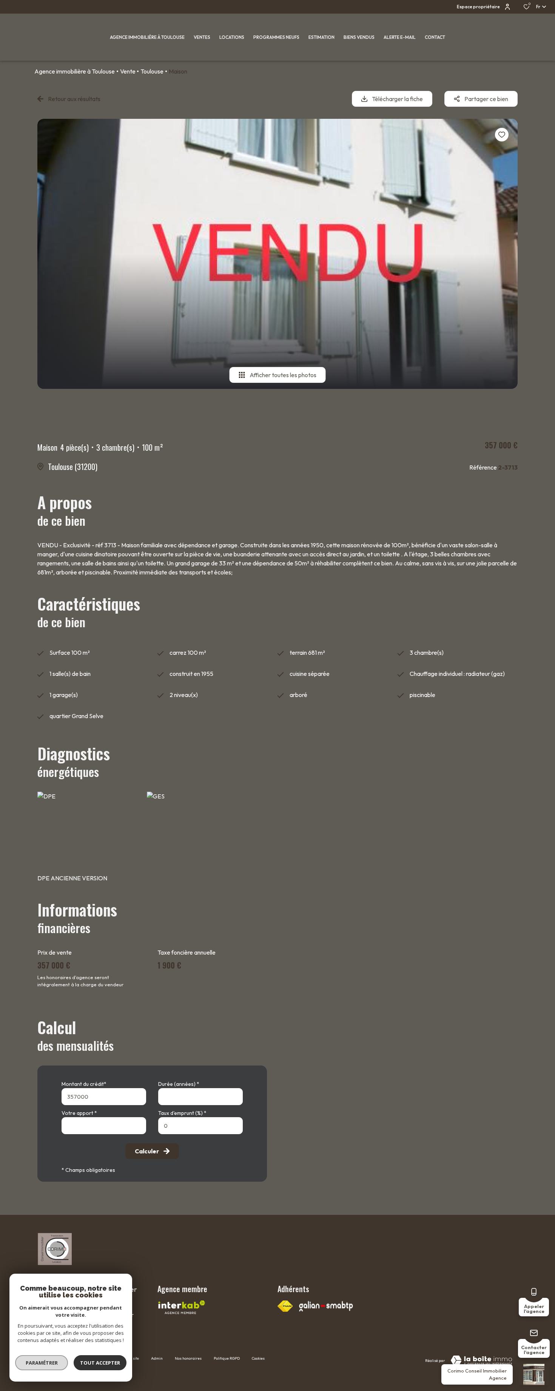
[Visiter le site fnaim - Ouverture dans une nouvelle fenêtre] (285, 1306)
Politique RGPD (227, 1358)
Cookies (258, 1358)
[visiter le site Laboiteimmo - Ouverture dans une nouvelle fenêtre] (481, 1360)
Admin (157, 1358)
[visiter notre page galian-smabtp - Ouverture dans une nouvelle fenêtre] (326, 1306)
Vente (128, 71)
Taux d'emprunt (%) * (182, 1113)
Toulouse (151, 71)
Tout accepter (100, 1362)
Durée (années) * (178, 1084)
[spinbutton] (200, 1125)
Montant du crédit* (84, 1084)
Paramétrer (42, 1362)
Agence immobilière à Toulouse (74, 71)
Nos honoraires (188, 1358)
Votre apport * (79, 1113)
